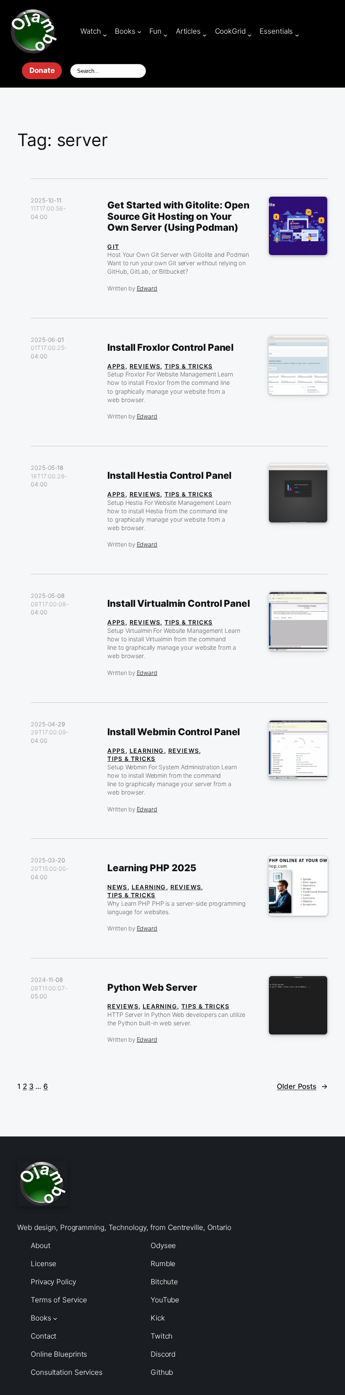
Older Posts (302, 1086)
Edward (147, 288)
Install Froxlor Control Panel (170, 347)
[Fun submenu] (165, 34)
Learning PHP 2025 (151, 867)
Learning (147, 750)
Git (113, 246)
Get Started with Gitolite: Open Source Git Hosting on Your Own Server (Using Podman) (178, 216)
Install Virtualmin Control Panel (178, 603)
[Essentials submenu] (297, 34)
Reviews (145, 366)
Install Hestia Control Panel (169, 475)
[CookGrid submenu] (249, 34)
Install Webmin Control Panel (173, 731)
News (117, 887)
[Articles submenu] (204, 34)
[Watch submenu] (105, 34)
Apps (116, 366)
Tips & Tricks (188, 366)
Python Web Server (151, 987)
